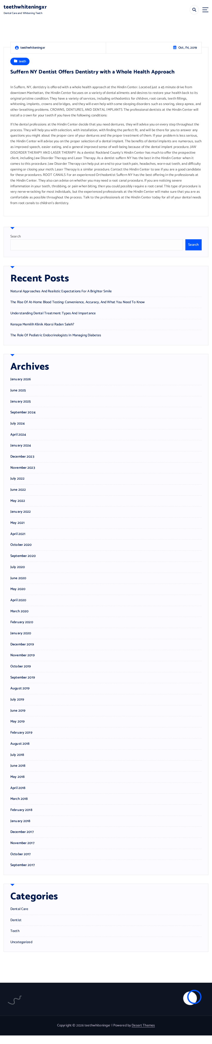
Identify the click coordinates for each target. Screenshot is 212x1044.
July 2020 (17, 567)
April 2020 (18, 600)
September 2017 (22, 865)
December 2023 (22, 456)
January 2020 (20, 633)
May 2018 (17, 777)
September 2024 (22, 412)
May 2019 (17, 721)
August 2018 (20, 744)
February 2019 (21, 732)
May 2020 (17, 589)
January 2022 (20, 511)
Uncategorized (21, 942)
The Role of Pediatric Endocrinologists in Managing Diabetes (55, 335)
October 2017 (20, 854)
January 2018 (20, 821)
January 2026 (20, 379)
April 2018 (17, 788)
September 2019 (22, 677)
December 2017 (22, 832)
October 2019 (20, 666)
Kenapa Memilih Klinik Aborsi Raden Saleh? (42, 324)
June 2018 (17, 766)
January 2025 (20, 401)
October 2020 (21, 545)
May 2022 (17, 501)
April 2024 (18, 434)
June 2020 (18, 578)
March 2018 (19, 799)
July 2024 (17, 423)
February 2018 (21, 810)
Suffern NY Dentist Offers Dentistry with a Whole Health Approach (92, 72)
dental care (19, 909)
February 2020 (21, 622)
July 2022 (17, 478)
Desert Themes (143, 1025)
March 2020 (19, 611)
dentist (15, 920)
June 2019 (17, 710)
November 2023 (22, 468)
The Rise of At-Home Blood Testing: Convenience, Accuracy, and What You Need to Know (77, 302)
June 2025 (18, 390)
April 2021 (17, 534)
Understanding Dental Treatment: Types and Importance (53, 313)
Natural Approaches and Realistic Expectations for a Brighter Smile (61, 291)
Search (15, 236)
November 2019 (22, 655)
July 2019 (17, 699)
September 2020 (23, 556)
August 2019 (20, 688)
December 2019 (22, 644)
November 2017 (22, 843)
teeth (22, 61)
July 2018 (17, 755)
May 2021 (17, 523)
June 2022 (18, 490)
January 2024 (20, 445)
